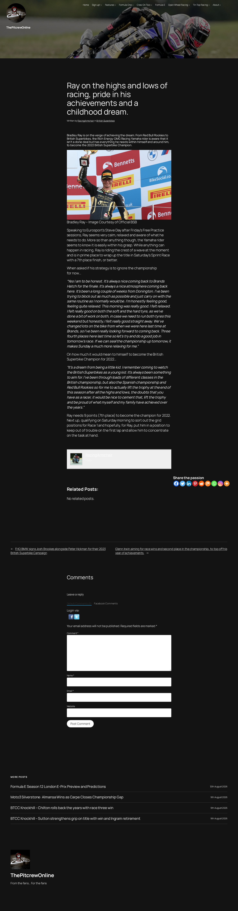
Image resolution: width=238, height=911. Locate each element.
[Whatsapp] (214, 483)
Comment (72, 633)
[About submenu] (220, 5)
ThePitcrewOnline (18, 27)
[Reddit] (201, 483)
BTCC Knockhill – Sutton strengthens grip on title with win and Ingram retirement (75, 819)
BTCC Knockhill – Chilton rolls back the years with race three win (62, 808)
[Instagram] (220, 483)
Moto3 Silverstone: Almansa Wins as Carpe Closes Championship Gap (67, 797)
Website (71, 706)
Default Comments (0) (79, 603)
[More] (227, 483)
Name (70, 675)
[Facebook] (176, 483)
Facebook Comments (106, 603)
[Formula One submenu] (133, 5)
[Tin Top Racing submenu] (209, 5)
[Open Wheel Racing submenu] (189, 5)
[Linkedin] (189, 483)
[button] (71, 616)
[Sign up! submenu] (101, 5)
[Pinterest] (195, 483)
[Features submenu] (115, 5)
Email (70, 690)
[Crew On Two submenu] (151, 5)
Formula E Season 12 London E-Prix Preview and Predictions (58, 787)
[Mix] (208, 483)
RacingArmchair (86, 120)
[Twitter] (182, 483)
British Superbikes (105, 120)
